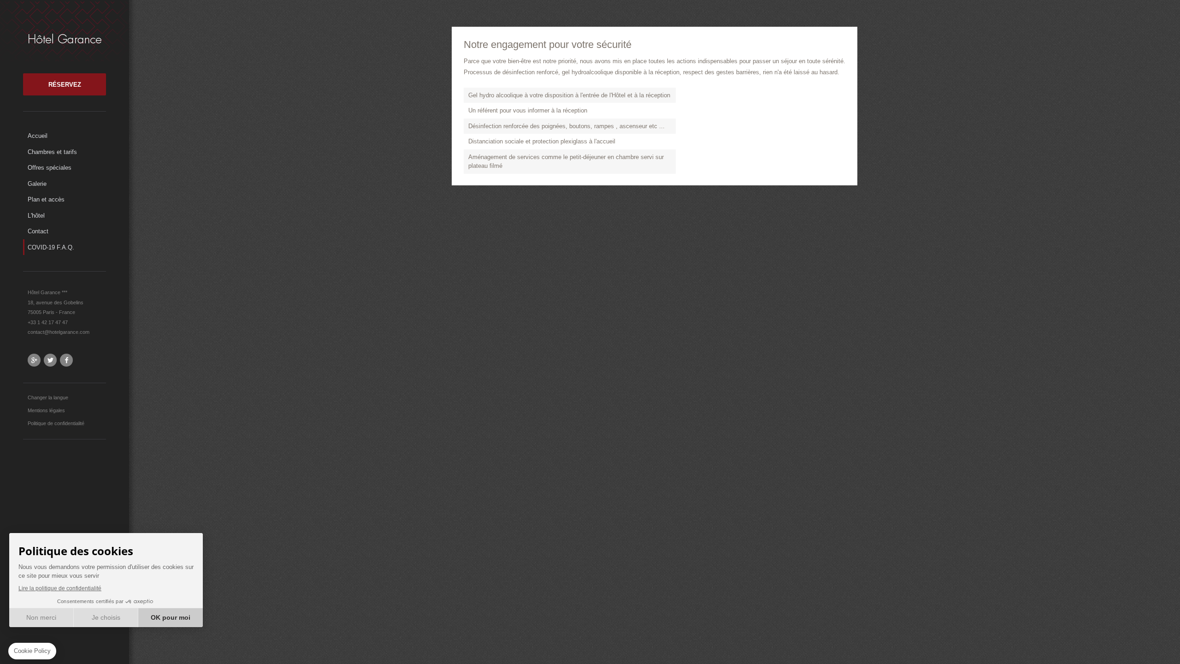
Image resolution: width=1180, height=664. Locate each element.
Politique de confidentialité (56, 423)
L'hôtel (36, 215)
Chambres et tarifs (52, 151)
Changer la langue (48, 397)
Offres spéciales (49, 167)
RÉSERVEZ (64, 84)
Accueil (37, 135)
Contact (38, 231)
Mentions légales (46, 410)
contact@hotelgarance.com (58, 332)
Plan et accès (46, 199)
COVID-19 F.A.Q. (51, 247)
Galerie (37, 183)
